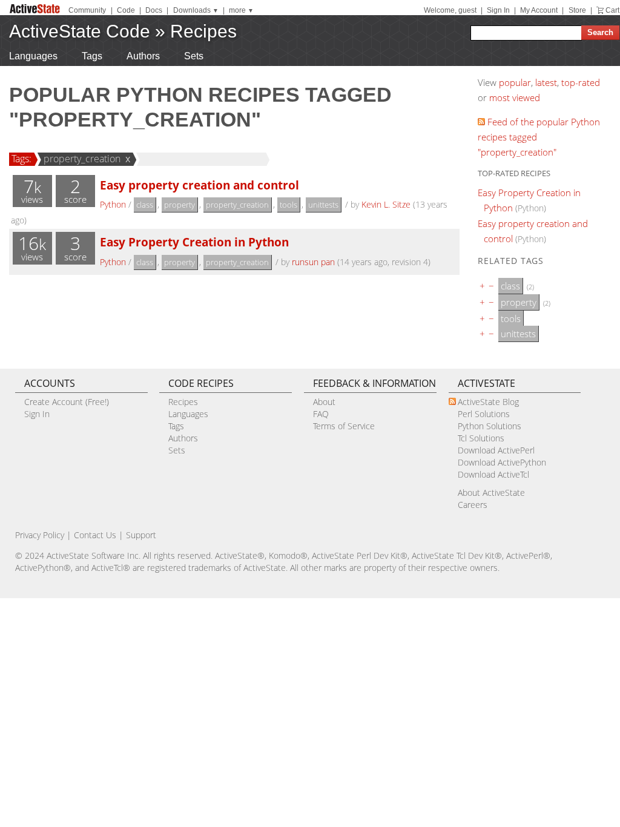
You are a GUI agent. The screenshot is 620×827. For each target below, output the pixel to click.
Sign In (498, 10)
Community (87, 10)
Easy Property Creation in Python (194, 242)
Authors (143, 56)
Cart (612, 10)
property (179, 204)
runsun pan (313, 262)
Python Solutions (489, 426)
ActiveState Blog (488, 401)
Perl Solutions (484, 414)
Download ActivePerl (496, 450)
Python (113, 204)
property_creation (82, 158)
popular (515, 82)
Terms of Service (344, 426)
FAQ (321, 414)
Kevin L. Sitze (386, 204)
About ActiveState (491, 492)
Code (126, 10)
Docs (153, 10)
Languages (33, 56)
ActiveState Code (79, 31)
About (324, 401)
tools (288, 204)
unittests (323, 204)
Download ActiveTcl (493, 474)
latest (546, 82)
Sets (193, 56)
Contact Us (95, 535)
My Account (539, 10)
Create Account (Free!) (66, 401)
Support (141, 535)
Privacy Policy (39, 535)
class (144, 204)
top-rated (580, 82)
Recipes (203, 31)
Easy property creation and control (199, 185)
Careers (472, 504)
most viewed (514, 97)
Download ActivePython (502, 462)
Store (577, 10)
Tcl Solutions (481, 438)
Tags (92, 56)
